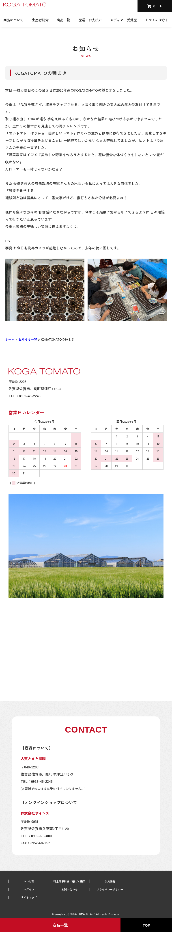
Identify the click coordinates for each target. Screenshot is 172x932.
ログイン (29, 889)
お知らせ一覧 (27, 339)
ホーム (10, 339)
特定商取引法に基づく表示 (69, 881)
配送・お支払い (90, 19)
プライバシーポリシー (110, 889)
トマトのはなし (157, 19)
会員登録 (110, 881)
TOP (146, 925)
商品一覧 (63, 19)
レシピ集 (29, 881)
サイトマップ (29, 897)
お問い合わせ (69, 889)
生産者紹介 (40, 19)
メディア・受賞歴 (123, 19)
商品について (13, 19)
